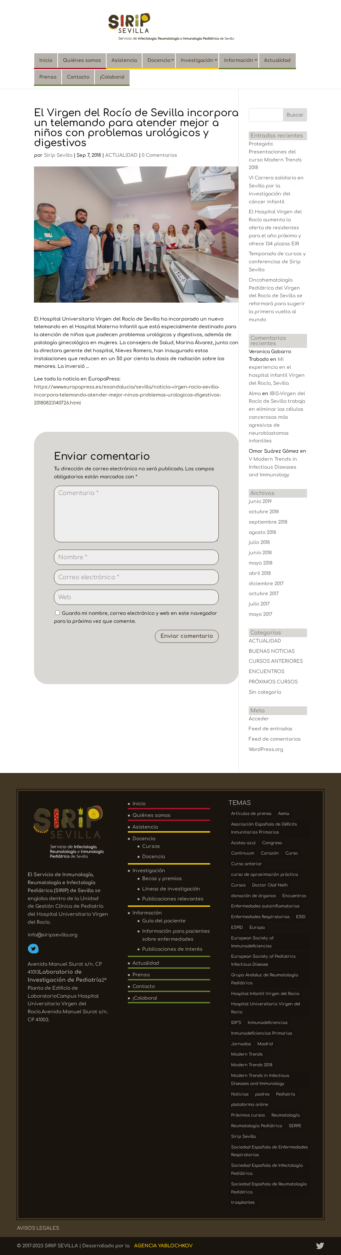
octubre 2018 (264, 511)
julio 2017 (259, 604)
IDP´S (236, 1022)
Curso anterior (246, 864)
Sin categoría (265, 692)
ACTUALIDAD (121, 155)
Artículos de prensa (251, 813)
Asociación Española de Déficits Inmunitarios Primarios (264, 828)
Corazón (270, 853)
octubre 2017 (264, 593)
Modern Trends (246, 1054)
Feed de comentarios (275, 739)
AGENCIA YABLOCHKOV (163, 1245)
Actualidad (277, 60)
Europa (257, 927)
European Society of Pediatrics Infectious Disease (263, 960)
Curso (291, 853)
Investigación (197, 60)
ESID (300, 916)
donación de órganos (253, 895)
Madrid (265, 1044)
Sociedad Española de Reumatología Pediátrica (269, 1188)
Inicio (45, 60)
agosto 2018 (262, 532)
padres (262, 1094)
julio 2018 (259, 542)
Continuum (242, 853)
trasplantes (242, 1202)
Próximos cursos (248, 1115)
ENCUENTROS (266, 671)
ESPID (237, 927)
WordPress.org (266, 749)
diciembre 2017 (266, 583)
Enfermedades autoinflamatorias (265, 906)
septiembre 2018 (268, 522)
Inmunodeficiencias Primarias (261, 1033)
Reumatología (285, 1115)
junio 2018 (260, 552)
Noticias (239, 1094)
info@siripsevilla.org (52, 934)
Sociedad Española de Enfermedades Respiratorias (269, 1151)
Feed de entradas (270, 728)
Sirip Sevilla (58, 155)
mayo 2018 (260, 563)
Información (238, 60)
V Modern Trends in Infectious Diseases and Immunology (273, 467)
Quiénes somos (82, 60)
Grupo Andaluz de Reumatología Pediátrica (264, 979)
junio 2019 (260, 501)
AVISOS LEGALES (38, 1228)
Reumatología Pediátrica (256, 1126)
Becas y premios (162, 878)
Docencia (159, 60)
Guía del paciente (163, 920)
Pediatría (285, 1094)
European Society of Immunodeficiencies (252, 942)
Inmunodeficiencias (267, 1022)
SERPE (295, 1126)
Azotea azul (243, 843)
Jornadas (241, 1044)
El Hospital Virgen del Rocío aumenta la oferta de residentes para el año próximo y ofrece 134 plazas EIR (275, 227)
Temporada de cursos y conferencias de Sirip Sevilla (277, 261)
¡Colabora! (112, 77)
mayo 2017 (260, 614)
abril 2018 (260, 573)
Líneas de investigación (171, 888)
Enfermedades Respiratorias (260, 916)
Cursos (151, 846)
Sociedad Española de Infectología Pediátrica (267, 1169)
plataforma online (249, 1104)
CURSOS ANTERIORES (276, 661)
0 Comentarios (159, 155)
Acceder (259, 718)
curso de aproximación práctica (264, 874)
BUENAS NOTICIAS (272, 651)
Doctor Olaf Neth (270, 885)
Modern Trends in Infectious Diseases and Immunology (260, 1079)
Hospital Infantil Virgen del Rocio (265, 993)
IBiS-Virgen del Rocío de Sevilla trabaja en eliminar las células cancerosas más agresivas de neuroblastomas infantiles (277, 417)
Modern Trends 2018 (251, 1065)
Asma (283, 813)
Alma (255, 393)
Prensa (47, 77)
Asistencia (124, 60)
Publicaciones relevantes (172, 898)
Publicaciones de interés (172, 949)
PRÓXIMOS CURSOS (273, 681)
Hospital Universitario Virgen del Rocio (265, 1008)
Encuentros (294, 895)
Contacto (78, 77)
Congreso (272, 843)
